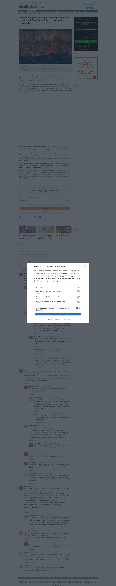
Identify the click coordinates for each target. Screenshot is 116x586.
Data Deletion (49, 319)
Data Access (58, 319)
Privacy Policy (67, 319)
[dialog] (58, 293)
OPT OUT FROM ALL (46, 314)
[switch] (78, 291)
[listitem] (58, 288)
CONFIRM (70, 314)
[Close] (85, 266)
